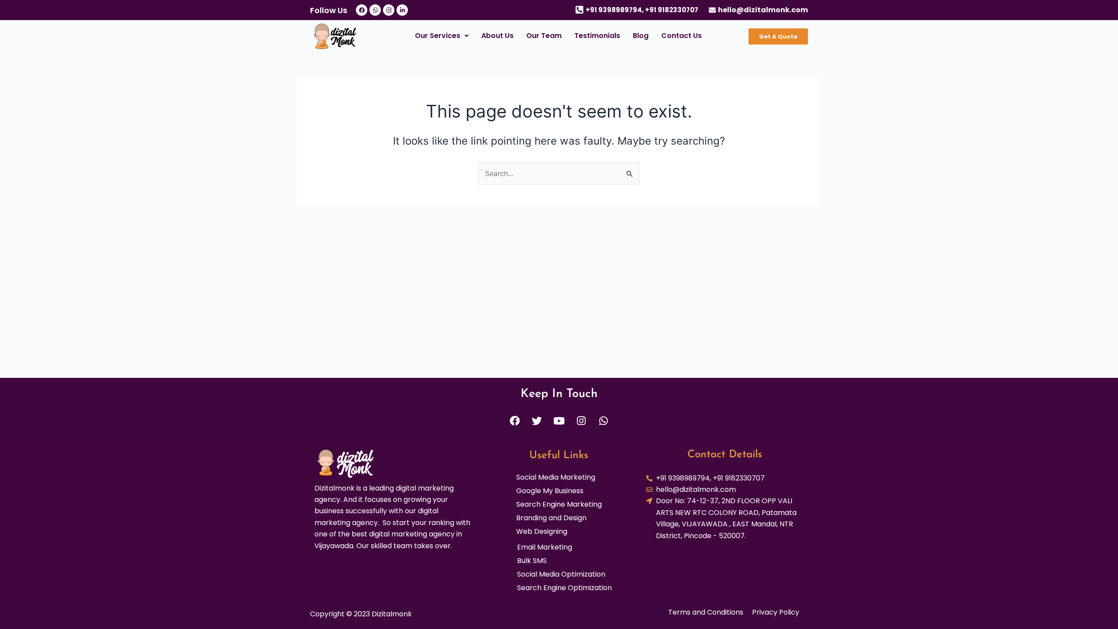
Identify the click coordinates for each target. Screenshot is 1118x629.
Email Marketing (544, 547)
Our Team (544, 36)
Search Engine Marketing (559, 504)
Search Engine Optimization (564, 587)
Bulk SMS (532, 560)
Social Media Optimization (561, 574)
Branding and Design (551, 518)
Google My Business (549, 490)
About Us (497, 36)
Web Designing (541, 531)
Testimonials (597, 36)
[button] (441, 36)
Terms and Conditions (705, 612)
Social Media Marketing (555, 477)
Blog (641, 36)
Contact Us (681, 36)
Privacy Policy (775, 612)
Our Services (437, 36)
